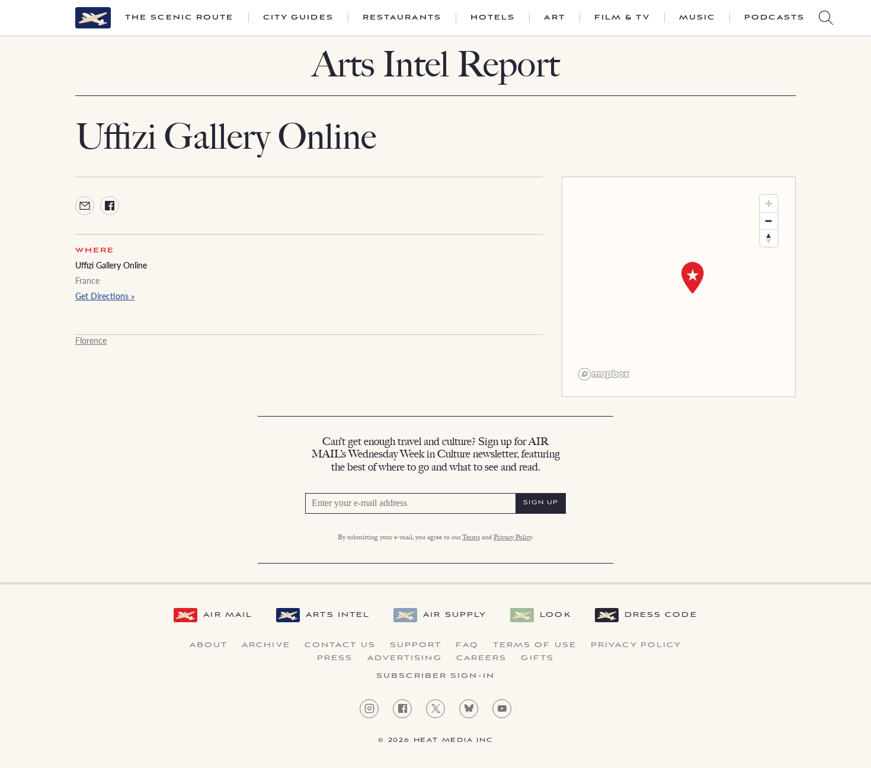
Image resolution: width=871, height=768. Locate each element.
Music (697, 18)
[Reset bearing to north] (768, 238)
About (209, 645)
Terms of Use (535, 645)
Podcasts (774, 18)
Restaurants (402, 18)
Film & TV (622, 18)
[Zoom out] (768, 220)
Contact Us (340, 645)
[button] (692, 278)
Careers (481, 658)
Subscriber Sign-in (435, 676)
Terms (471, 538)
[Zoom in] (768, 203)
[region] (678, 287)
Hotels (492, 18)
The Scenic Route (179, 18)
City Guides (298, 18)
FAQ (467, 645)
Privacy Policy (512, 538)
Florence (91, 340)
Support (416, 645)
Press (335, 658)
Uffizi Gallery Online (111, 265)
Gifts (537, 658)
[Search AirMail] (826, 18)
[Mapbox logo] (604, 374)
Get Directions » (105, 296)
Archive (266, 645)
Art (554, 18)
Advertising (404, 658)
